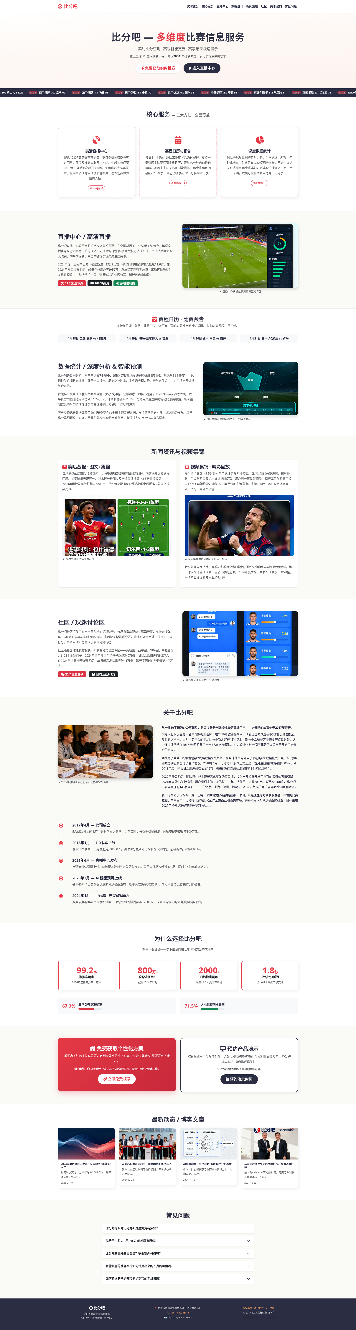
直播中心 (222, 6)
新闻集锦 (252, 6)
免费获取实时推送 (160, 68)
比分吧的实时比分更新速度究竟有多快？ (132, 1228)
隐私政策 (248, 1307)
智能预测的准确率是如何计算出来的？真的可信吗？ (140, 1266)
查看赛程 (176, 183)
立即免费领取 (119, 1078)
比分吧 (71, 6)
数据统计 (237, 6)
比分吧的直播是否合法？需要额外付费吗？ (134, 1253)
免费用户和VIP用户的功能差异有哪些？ (132, 1241)
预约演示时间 (241, 1079)
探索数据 (258, 183)
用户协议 (259, 1307)
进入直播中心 (203, 68)
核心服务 (208, 6)
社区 (264, 6)
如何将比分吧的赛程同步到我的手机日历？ (134, 1279)
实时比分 (193, 6)
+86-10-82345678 (180, 1312)
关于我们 (276, 6)
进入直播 (94, 188)
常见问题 (291, 6)
